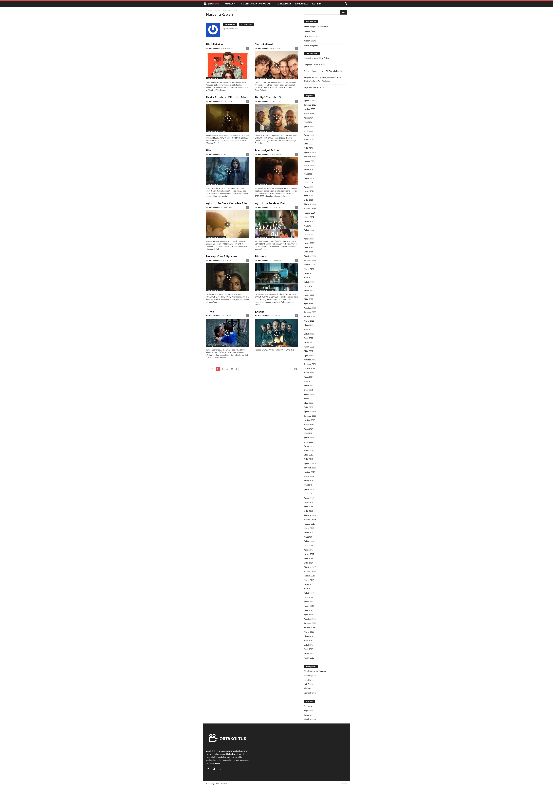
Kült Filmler (309, 684)
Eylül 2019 (308, 459)
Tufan (210, 312)
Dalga (306, 65)
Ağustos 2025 (310, 152)
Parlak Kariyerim (311, 45)
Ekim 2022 (308, 299)
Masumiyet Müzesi (267, 150)
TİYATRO (308, 688)
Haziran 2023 (309, 265)
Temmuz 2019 (310, 468)
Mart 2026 (308, 122)
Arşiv (306, 87)
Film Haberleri (310, 680)
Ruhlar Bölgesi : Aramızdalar (316, 26)
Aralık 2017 (309, 550)
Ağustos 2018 (310, 515)
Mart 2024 (308, 226)
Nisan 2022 (308, 325)
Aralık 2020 (309, 394)
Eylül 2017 (308, 563)
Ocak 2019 (308, 494)
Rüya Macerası (310, 36)
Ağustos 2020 (310, 412)
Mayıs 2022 (309, 321)
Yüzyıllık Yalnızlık (311, 78)
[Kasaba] (276, 333)
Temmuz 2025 (310, 157)
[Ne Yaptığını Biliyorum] (227, 277)
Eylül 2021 (308, 355)
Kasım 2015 (309, 658)
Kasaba (260, 312)
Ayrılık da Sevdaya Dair (270, 203)
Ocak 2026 (308, 131)
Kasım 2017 (309, 554)
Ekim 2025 (308, 144)
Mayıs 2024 (309, 217)
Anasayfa (230, 3)
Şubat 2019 (309, 489)
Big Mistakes (214, 44)
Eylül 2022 (308, 304)
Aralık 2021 (309, 342)
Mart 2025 (308, 174)
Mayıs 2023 (309, 269)
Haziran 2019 (309, 472)
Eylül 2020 (308, 407)
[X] (220, 769)
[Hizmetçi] (276, 277)
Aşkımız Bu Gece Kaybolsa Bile (226, 203)
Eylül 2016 (308, 615)
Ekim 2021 (308, 351)
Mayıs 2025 (309, 165)
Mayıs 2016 (309, 632)
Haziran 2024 (309, 213)
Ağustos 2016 (310, 619)
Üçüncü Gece (309, 31)
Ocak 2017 (308, 597)
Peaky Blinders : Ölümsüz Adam (227, 97)
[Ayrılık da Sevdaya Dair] (276, 224)
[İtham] (227, 171)
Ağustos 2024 (310, 204)
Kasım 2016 (309, 606)
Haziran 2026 (309, 109)
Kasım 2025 (309, 139)
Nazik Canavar (310, 41)
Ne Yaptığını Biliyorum (221, 256)
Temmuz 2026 (310, 105)
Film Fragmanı (283, 3)
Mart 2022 (308, 329)
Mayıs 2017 (309, 580)
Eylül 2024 (308, 200)
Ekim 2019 (308, 455)
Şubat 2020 (309, 437)
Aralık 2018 (309, 498)
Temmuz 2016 (310, 623)
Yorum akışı (309, 715)
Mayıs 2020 (309, 425)
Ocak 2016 (308, 649)
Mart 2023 (308, 278)
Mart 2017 (308, 589)
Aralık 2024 (309, 187)
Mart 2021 (308, 381)
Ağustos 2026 (310, 101)
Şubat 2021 (309, 386)
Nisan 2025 (308, 170)
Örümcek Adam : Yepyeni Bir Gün (318, 71)
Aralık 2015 (309, 653)
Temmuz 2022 (310, 312)
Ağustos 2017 (310, 567)
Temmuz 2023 (310, 260)
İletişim (316, 3)
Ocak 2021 (308, 390)
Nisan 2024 (308, 221)
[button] (346, 4)
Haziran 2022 (309, 317)
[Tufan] (227, 333)
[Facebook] (209, 769)
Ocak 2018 (308, 545)
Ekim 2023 (308, 247)
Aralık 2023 (309, 239)
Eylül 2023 (308, 252)
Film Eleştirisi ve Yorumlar (255, 3)
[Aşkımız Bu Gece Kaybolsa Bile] (227, 224)
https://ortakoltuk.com (230, 29)
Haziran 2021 (309, 368)
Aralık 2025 (309, 135)
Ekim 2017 (308, 558)
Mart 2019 (308, 485)
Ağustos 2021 (310, 360)
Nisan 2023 (308, 273)
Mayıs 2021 (309, 373)
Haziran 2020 (309, 420)
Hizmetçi (261, 256)
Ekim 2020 (308, 403)
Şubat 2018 (309, 541)
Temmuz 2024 (310, 209)
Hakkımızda (301, 3)
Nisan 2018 (308, 533)
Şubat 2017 (309, 593)
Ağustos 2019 (310, 463)
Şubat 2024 (309, 230)
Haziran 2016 (309, 628)
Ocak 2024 (308, 234)
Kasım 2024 (309, 191)
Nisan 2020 (308, 429)
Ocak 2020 (308, 442)
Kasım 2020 (309, 399)
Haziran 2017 (309, 576)
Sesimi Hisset (264, 44)
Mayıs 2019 (309, 476)
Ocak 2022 (308, 338)
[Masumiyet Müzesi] (276, 171)
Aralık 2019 (309, 446)
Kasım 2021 (309, 347)
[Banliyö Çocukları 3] (276, 118)
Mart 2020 (308, 433)
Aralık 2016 (309, 602)
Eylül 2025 (308, 148)
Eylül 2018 (308, 511)
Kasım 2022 (309, 295)
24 (232, 369)
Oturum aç (308, 706)
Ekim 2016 (308, 610)
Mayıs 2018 (309, 528)
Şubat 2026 (309, 126)
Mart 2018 (308, 537)
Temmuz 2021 (310, 364)
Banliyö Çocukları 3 (268, 97)
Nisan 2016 (308, 636)
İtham (210, 150)
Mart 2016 (308, 641)
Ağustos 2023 (310, 256)
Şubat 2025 (309, 178)
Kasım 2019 (309, 450)
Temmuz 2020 (310, 416)
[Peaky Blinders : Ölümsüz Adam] (227, 118)
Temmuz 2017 (310, 571)
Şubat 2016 (309, 645)
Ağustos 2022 (310, 308)
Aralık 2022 (309, 291)
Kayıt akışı (308, 711)
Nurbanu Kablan (213, 48)
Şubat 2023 (309, 282)
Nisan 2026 (308, 118)
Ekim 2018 (308, 507)
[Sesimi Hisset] (276, 65)
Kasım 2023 (309, 243)
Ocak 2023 (308, 286)
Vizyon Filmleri (310, 693)
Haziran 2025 (309, 161)
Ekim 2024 (308, 196)
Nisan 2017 (308, 584)
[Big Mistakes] (227, 65)
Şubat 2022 (309, 334)
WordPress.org (310, 719)
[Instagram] (215, 769)
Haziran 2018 (309, 524)
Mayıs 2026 (309, 113)
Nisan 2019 (308, 481)
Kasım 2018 (309, 502)
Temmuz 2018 (310, 520)
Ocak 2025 (308, 183)
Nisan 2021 (308, 377)
